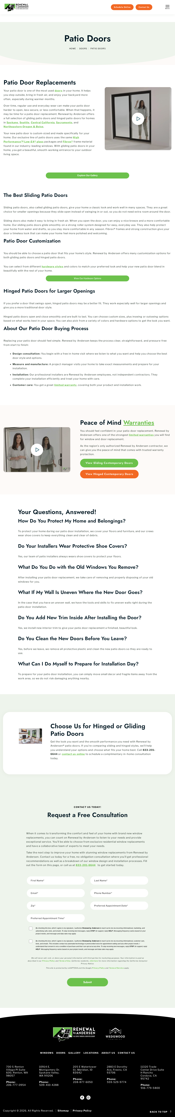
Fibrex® (68, 141)
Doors (83, 49)
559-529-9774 (117, 1082)
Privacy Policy (82, 1110)
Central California (43, 122)
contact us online (73, 754)
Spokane (12, 122)
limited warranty (65, 385)
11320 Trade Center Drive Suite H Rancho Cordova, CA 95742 (152, 1072)
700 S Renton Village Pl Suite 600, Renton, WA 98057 (17, 1071)
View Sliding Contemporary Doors (109, 463)
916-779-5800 (150, 1087)
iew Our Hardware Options (87, 278)
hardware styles (52, 266)
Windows (46, 1053)
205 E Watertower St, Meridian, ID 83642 (84, 1069)
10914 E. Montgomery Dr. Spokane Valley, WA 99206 (49, 1071)
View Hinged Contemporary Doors (109, 474)
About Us (108, 1053)
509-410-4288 (49, 1084)
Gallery (74, 1053)
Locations (91, 1053)
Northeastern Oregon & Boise (23, 126)
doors (58, 90)
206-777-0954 (16, 1084)
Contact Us (126, 1053)
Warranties (138, 422)
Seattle (25, 122)
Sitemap (63, 1110)
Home (72, 49)
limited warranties (141, 434)
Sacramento (64, 122)
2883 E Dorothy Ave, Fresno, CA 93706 (117, 1069)
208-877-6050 (83, 1082)
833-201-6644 (86, 865)
